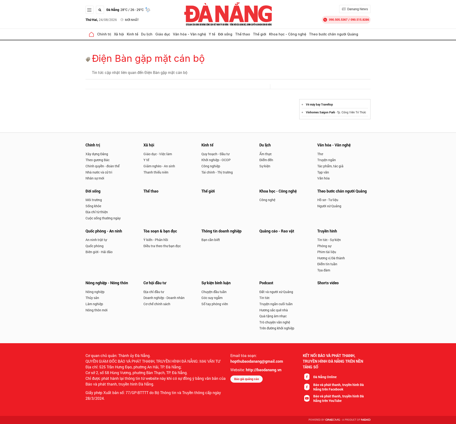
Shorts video (328, 282)
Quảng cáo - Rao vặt (276, 230)
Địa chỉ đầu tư (153, 291)
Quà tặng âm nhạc (273, 316)
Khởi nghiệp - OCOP (216, 160)
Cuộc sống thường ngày (103, 218)
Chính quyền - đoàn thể (102, 166)
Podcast (266, 282)
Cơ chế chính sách (156, 304)
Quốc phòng (95, 246)
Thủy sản (92, 297)
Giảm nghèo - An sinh (159, 166)
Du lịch (146, 34)
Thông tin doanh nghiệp (221, 230)
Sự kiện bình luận (216, 282)
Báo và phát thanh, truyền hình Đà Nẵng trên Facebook (338, 386)
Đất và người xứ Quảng (276, 291)
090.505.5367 (338, 19)
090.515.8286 (360, 19)
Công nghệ (267, 200)
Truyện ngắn (326, 160)
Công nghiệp (210, 166)
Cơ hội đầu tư (154, 282)
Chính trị (104, 34)
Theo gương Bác (97, 160)
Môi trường (94, 200)
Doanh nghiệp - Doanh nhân (164, 297)
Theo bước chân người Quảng (333, 34)
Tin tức (264, 297)
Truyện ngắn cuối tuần (276, 304)
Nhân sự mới (95, 178)
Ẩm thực (265, 154)
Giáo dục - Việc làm (157, 154)
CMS (332, 419)
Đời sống (225, 34)
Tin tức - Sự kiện (329, 239)
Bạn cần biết (210, 239)
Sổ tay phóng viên (214, 304)
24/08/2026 (101, 19)
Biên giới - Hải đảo (99, 252)
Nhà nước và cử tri (99, 172)
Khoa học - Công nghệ (287, 34)
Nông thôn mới (97, 310)
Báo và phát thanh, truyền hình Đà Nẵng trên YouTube (338, 398)
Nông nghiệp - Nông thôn (107, 282)
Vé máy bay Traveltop (319, 104)
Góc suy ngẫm (212, 297)
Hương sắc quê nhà (273, 310)
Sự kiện (264, 166)
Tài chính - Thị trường (217, 172)
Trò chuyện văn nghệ (274, 322)
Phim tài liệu (326, 252)
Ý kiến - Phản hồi (155, 239)
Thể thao (242, 34)
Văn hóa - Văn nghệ (189, 34)
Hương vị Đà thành (331, 258)
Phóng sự (324, 246)
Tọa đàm (323, 270)
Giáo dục (162, 34)
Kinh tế (132, 34)
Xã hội (119, 34)
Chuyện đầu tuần (214, 291)
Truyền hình (327, 230)
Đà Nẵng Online (325, 377)
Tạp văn (323, 172)
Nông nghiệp (95, 291)
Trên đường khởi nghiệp (276, 328)
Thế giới (259, 34)
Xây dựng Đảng (97, 154)
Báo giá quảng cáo (246, 379)
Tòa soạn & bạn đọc (160, 230)
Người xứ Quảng (329, 206)
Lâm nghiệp (94, 304)
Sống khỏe (93, 206)
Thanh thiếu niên (155, 172)
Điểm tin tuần (327, 264)
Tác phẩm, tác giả (330, 166)
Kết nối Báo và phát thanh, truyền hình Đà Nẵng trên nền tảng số (333, 361)
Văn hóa (323, 178)
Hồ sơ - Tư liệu (327, 200)
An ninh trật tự (96, 239)
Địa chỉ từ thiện (97, 212)
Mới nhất (132, 20)
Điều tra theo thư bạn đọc (162, 246)
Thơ (320, 154)
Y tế (212, 34)
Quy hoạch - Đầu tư (215, 154)
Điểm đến (266, 160)
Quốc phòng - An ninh (104, 230)
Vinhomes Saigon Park (320, 112)
